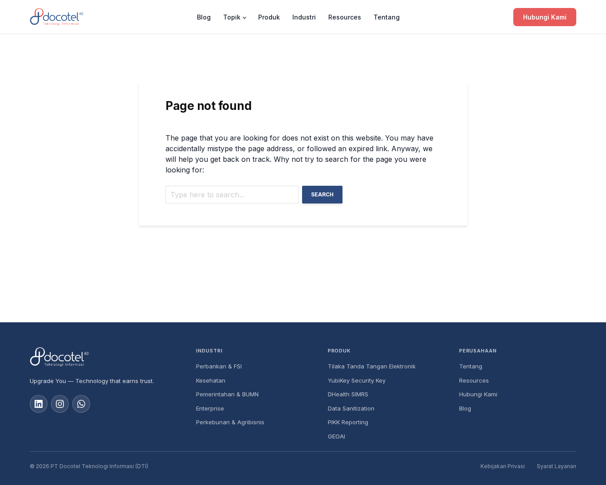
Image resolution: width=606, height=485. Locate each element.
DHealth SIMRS (348, 394)
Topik (231, 17)
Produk (269, 17)
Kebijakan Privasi (502, 466)
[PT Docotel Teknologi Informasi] (106, 357)
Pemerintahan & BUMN (227, 394)
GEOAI (336, 436)
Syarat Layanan (556, 466)
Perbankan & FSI (219, 366)
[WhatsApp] (81, 404)
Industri (304, 17)
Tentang (387, 17)
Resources (344, 17)
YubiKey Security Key (357, 380)
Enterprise (210, 408)
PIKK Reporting (348, 422)
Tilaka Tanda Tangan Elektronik (372, 366)
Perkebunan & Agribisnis (230, 422)
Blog (204, 17)
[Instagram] (60, 404)
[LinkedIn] (38, 404)
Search (322, 194)
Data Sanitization (351, 408)
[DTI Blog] (56, 17)
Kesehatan (210, 380)
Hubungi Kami (545, 17)
